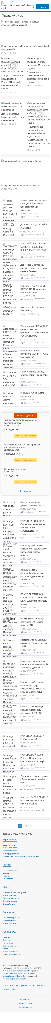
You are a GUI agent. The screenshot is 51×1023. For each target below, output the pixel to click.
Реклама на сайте (36, 986)
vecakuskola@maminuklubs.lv (14, 979)
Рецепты (6, 937)
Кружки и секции (10, 901)
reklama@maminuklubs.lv (12, 976)
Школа (6, 887)
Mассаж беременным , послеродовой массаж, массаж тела (22, 446)
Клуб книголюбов (10, 923)
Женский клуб (9, 932)
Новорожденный (10, 870)
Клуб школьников (10, 895)
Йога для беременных (15, 469)
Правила (23, 986)
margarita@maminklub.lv (20, 971)
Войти (43, 7)
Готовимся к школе (11, 898)
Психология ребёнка (11, 918)
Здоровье (7, 940)
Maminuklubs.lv (25, 999)
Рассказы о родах (10, 851)
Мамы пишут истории (12, 954)
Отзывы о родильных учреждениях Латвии (21, 856)
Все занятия (25, 491)
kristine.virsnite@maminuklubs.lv (15, 974)
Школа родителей (17, 5)
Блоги (5, 949)
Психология (8, 879)
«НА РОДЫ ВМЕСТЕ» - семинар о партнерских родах (20, 421)
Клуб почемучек (9, 921)
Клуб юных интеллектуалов (14, 892)
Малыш (6, 873)
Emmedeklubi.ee (25, 1007)
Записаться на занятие (25, 436)
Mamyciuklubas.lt (25, 1003)
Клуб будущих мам (11, 853)
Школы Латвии (9, 904)
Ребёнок (7, 865)
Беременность (10, 839)
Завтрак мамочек (10, 946)
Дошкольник (9, 912)
